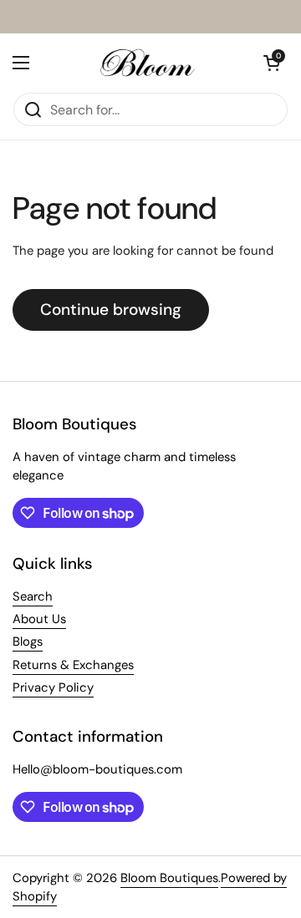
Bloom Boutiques (169, 878)
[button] (271, 62)
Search (33, 596)
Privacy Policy (53, 687)
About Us (39, 619)
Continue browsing (110, 309)
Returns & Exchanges (73, 665)
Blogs (28, 641)
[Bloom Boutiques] (146, 62)
